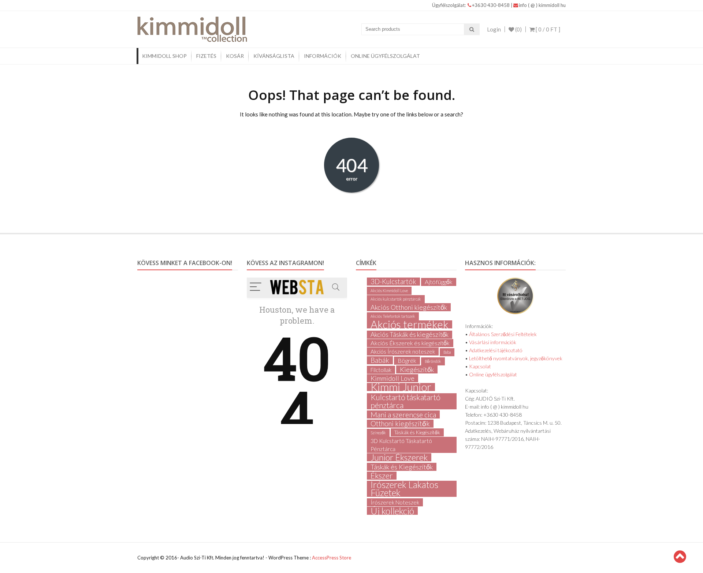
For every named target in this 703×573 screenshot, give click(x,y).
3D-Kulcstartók (393, 282)
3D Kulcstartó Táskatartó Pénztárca (401, 445)
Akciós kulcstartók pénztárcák (396, 299)
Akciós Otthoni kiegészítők (409, 307)
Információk (322, 56)
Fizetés (206, 56)
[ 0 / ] (547, 29)
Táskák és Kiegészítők (417, 432)
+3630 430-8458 (491, 5)
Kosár (235, 56)
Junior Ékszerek (399, 457)
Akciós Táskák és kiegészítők (410, 334)
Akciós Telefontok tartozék (393, 316)
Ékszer (382, 476)
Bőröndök (433, 361)
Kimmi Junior (401, 387)
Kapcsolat (480, 366)
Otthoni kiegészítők (400, 424)
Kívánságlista (273, 56)
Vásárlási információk (492, 342)
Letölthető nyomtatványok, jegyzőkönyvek (515, 358)
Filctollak (381, 370)
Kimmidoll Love (392, 378)
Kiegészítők (417, 369)
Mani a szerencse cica (403, 414)
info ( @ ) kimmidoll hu (542, 5)
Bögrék (407, 360)
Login (494, 29)
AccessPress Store (331, 558)
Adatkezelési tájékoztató (495, 350)
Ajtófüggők (439, 281)
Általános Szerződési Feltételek (503, 334)
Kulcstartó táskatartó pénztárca (405, 401)
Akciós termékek (410, 324)
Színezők (378, 432)
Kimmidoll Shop (164, 56)
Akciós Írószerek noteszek (403, 351)
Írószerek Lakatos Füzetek (404, 489)
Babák (380, 360)
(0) (518, 29)
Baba (447, 352)
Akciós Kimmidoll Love (389, 290)
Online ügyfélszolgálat (385, 56)
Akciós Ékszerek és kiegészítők (410, 342)
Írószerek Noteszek (395, 502)
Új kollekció (392, 511)
